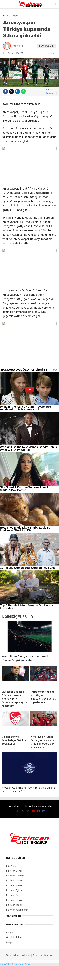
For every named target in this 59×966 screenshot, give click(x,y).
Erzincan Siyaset (14, 885)
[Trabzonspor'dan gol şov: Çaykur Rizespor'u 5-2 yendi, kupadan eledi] (44, 677)
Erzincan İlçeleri (14, 905)
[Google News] (50, 93)
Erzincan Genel (14, 870)
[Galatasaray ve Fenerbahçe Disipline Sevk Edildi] (15, 722)
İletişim (9, 942)
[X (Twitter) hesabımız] (22, 811)
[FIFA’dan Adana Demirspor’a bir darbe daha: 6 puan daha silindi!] (29, 768)
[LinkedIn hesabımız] (43, 811)
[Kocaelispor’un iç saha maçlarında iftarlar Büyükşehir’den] (29, 636)
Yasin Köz (17, 45)
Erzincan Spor (13, 895)
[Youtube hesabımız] (33, 811)
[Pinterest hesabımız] (38, 811)
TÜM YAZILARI (46, 45)
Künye (9, 932)
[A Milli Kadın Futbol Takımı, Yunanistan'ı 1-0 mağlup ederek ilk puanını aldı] (44, 722)
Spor (53, 53)
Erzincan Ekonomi (15, 875)
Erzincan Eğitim (14, 890)
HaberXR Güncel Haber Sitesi (15, 964)
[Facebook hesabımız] (18, 811)
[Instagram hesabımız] (28, 811)
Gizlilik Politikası (14, 937)
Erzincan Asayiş (14, 880)
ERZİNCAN (11, 866)
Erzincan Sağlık (14, 900)
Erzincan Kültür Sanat (17, 909)
